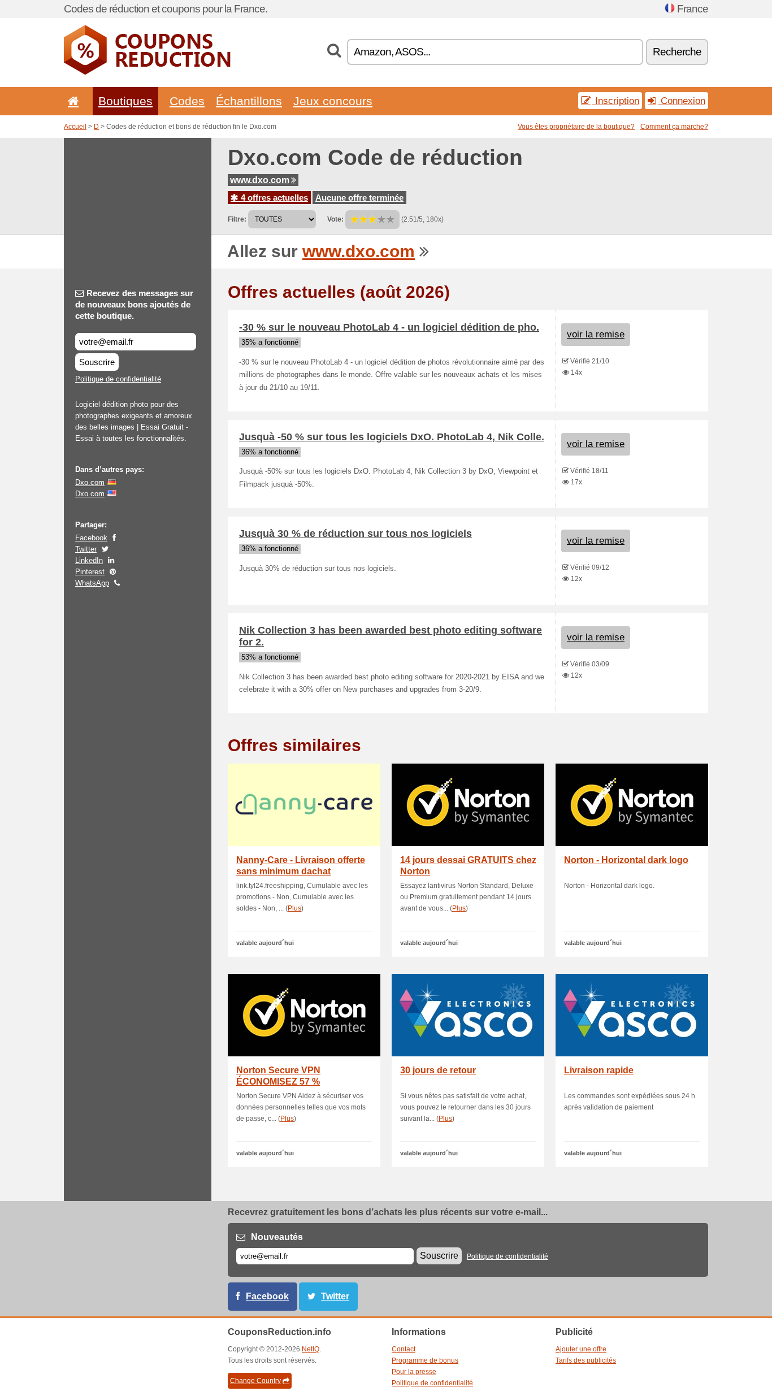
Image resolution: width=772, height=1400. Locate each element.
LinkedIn (89, 560)
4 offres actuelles (273, 197)
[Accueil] (71, 100)
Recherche (677, 52)
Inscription (615, 100)
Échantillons (249, 100)
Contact (403, 1349)
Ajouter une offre (581, 1349)
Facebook (91, 538)
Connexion (681, 100)
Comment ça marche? (674, 127)
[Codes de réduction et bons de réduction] (147, 72)
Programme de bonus (425, 1360)
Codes (187, 100)
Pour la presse (414, 1372)
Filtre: (237, 219)
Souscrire (97, 362)
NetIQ (310, 1349)
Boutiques (125, 100)
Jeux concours (332, 100)
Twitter (86, 549)
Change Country (255, 1381)
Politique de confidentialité (118, 379)
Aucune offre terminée (359, 197)
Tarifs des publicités (586, 1360)
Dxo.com (90, 482)
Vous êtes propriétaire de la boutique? (576, 127)
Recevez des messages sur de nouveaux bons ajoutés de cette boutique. (134, 304)
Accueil (75, 127)
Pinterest (90, 571)
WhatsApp (92, 583)
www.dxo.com (259, 180)
